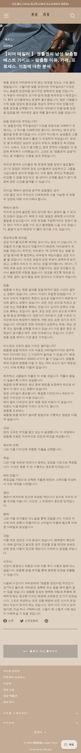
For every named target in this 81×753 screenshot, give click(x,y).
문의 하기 (9, 702)
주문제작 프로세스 (14, 677)
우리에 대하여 (11, 671)
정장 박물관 (10, 696)
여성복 (7, 683)
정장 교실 (9, 690)
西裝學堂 (8, 46)
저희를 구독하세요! (15, 713)
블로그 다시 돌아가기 (43, 651)
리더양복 (9, 722)
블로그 (9, 39)
